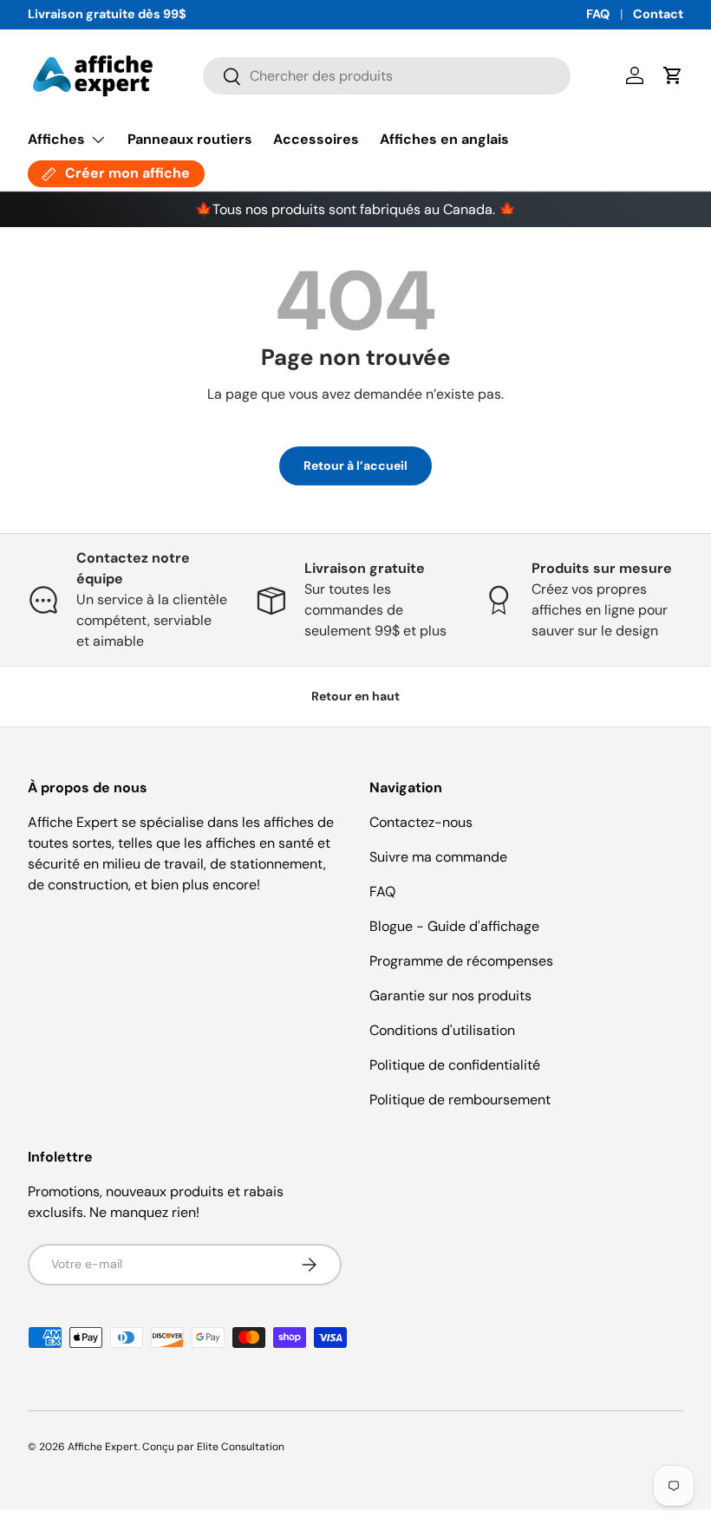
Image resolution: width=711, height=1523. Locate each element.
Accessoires (316, 139)
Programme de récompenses (461, 961)
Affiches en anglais (444, 139)
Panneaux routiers (189, 139)
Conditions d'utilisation (442, 1030)
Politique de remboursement (460, 1099)
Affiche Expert (103, 1447)
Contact (658, 14)
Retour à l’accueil (355, 465)
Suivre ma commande (438, 857)
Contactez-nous (421, 822)
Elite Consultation (240, 1447)
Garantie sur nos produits (450, 995)
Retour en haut (355, 696)
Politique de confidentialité (454, 1065)
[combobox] (387, 75)
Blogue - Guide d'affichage (454, 926)
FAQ (598, 14)
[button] (673, 75)
